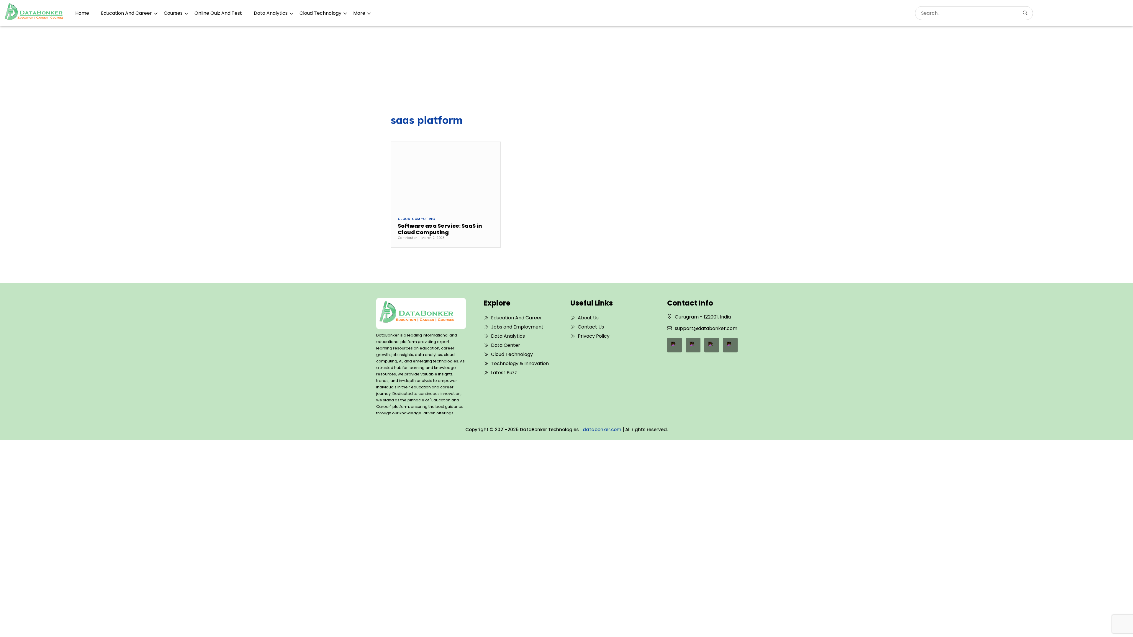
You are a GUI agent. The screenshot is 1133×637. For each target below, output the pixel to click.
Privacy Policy (594, 336)
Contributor (407, 237)
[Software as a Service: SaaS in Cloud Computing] (445, 176)
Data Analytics (271, 13)
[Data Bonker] (416, 313)
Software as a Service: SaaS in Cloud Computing (440, 229)
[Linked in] (693, 345)
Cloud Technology (320, 13)
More (359, 13)
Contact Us (591, 327)
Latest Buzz (504, 372)
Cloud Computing (416, 219)
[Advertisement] (566, 70)
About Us (588, 317)
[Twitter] (711, 345)
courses (173, 13)
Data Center (505, 345)
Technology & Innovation (520, 363)
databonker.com (602, 429)
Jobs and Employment (517, 327)
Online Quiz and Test (218, 13)
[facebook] (674, 345)
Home (82, 13)
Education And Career (126, 13)
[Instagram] (730, 345)
